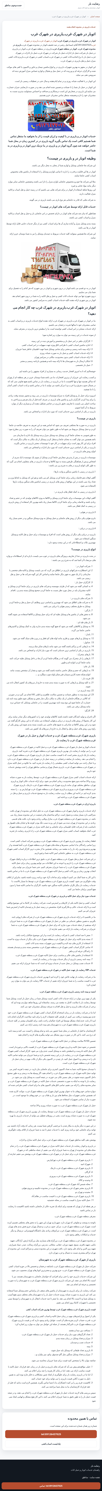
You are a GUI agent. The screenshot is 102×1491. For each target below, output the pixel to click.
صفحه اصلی (95, 16)
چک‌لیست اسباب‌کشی (51, 1443)
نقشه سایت (95, 1477)
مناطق (85, 1477)
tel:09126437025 (51, 1434)
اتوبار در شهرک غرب (48, 40)
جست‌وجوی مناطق (13, 5)
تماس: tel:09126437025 (51, 1485)
